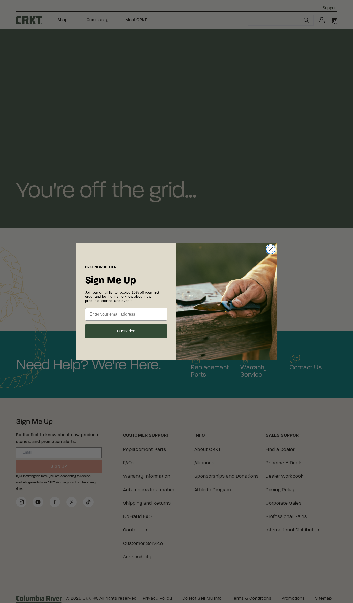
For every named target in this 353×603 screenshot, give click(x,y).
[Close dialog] (270, 249)
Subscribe (126, 331)
